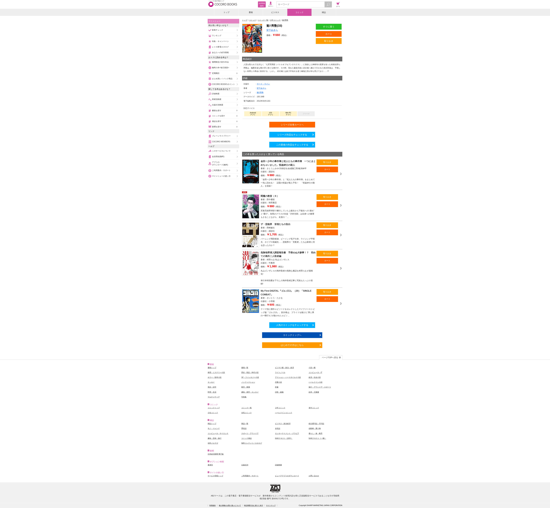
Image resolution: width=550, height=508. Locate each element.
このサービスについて (221, 151)
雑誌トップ (212, 424)
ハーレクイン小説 (315, 382)
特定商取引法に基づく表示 (253, 505)
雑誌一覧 (244, 424)
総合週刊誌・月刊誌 (316, 424)
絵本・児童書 (314, 392)
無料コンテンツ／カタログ (251, 443)
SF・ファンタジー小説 (250, 377)
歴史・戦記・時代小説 (250, 372)
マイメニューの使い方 (221, 176)
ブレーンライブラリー (221, 136)
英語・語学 (212, 387)
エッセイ (211, 382)
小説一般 (312, 368)
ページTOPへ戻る (330, 357)
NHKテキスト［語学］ (283, 438)
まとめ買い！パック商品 (222, 79)
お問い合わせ (314, 476)
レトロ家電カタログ (220, 47)
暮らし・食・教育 (315, 433)
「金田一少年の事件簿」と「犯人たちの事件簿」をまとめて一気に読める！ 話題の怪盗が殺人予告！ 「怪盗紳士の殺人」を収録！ (288, 182)
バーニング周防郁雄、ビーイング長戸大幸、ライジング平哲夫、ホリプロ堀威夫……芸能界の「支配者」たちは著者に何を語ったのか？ (288, 242)
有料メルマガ (213, 443)
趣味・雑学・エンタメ (250, 392)
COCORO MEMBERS (221, 142)
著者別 (210, 465)
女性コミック (246, 413)
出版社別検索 (217, 105)
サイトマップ (271, 505)
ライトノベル (280, 372)
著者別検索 (216, 99)
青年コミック (314, 408)
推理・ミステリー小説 (216, 372)
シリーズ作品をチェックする (292, 134)
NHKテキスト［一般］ (317, 438)
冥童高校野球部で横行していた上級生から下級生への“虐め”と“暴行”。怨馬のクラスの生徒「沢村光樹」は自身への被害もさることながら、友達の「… (287, 213)
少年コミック (280, 408)
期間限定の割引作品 (220, 62)
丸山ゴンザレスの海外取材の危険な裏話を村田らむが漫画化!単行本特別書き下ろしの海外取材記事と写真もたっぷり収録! (287, 277)
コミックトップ (214, 408)
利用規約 (212, 505)
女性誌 (277, 428)
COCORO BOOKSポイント (223, 84)
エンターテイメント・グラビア (287, 433)
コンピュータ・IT (315, 372)
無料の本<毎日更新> (220, 68)
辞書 (276, 387)
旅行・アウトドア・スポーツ (320, 387)
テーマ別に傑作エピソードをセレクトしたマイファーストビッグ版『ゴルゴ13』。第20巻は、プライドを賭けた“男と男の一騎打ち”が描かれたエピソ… (288, 312)
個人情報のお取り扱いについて (230, 505)
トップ (226, 12)
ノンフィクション (248, 382)
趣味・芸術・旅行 (214, 438)
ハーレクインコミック (283, 413)
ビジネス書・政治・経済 (284, 368)
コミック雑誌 (246, 438)
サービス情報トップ (215, 476)
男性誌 (243, 428)
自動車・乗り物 (315, 428)
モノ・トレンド (214, 428)
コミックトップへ (292, 335)
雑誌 (324, 12)
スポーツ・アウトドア (250, 433)
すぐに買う (328, 26)
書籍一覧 (244, 368)
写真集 (243, 397)
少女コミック (213, 413)
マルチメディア (214, 397)
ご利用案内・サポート (221, 170)
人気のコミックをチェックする (292, 325)
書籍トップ (212, 368)
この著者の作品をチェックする (292, 144)
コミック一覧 (246, 408)
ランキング (216, 35)
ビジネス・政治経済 (282, 424)
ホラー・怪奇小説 (214, 377)
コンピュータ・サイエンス (218, 433)
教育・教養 (245, 387)
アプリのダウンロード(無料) (220, 163)
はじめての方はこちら (292, 345)
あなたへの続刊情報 (220, 52)
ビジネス (275, 12)
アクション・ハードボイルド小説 (288, 377)
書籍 (251, 12)
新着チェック (217, 30)
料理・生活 (212, 392)
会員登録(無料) (218, 156)
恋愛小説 (278, 382)
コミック (299, 12)
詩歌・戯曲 (279, 392)
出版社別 (244, 465)
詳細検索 (215, 94)
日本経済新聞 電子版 (216, 454)
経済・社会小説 (315, 377)
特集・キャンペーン (220, 41)
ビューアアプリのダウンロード (287, 476)
